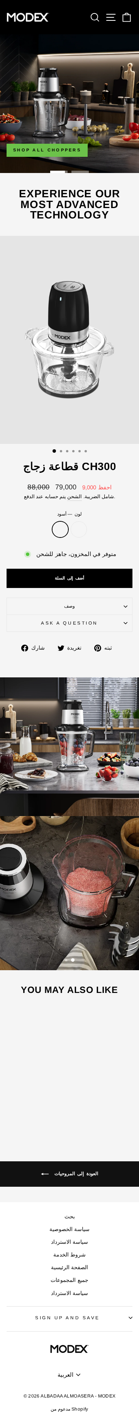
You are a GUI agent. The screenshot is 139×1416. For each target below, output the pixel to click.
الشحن (74, 496)
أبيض (78, 529)
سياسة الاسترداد (69, 1242)
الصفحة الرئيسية (69, 1267)
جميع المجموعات (69, 1280)
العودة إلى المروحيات (75, 1173)
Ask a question (69, 622)
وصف (69, 605)
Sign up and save (67, 1317)
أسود (60, 529)
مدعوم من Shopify (69, 1409)
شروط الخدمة (69, 1255)
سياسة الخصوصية (69, 1229)
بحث (69, 1216)
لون (69, 513)
